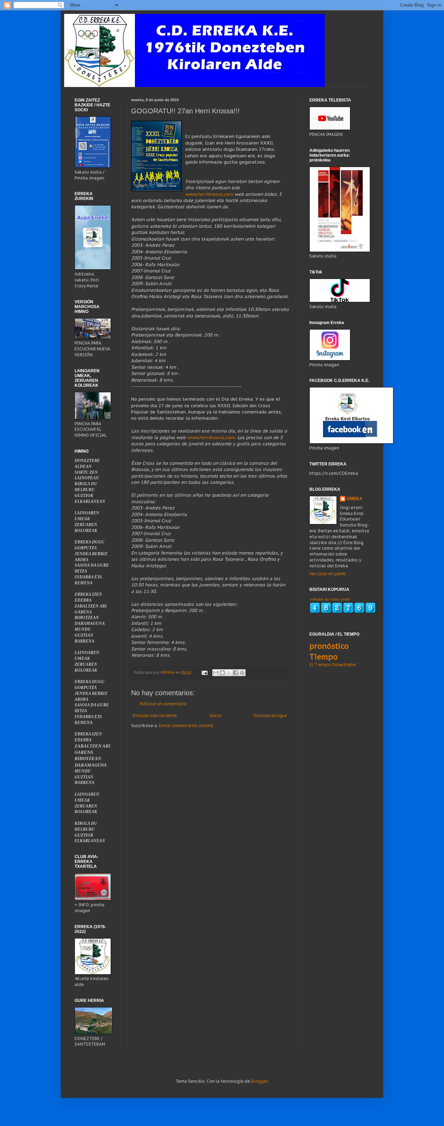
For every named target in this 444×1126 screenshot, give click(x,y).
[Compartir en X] (228, 672)
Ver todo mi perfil (327, 573)
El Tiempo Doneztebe (332, 664)
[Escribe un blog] (222, 672)
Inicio (215, 715)
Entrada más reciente (155, 715)
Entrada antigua (270, 715)
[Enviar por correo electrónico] (215, 672)
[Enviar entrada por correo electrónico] (204, 672)
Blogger (259, 1081)
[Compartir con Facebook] (235, 672)
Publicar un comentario (163, 703)
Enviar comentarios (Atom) (186, 725)
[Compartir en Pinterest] (242, 672)
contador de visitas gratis (329, 599)
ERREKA (354, 498)
